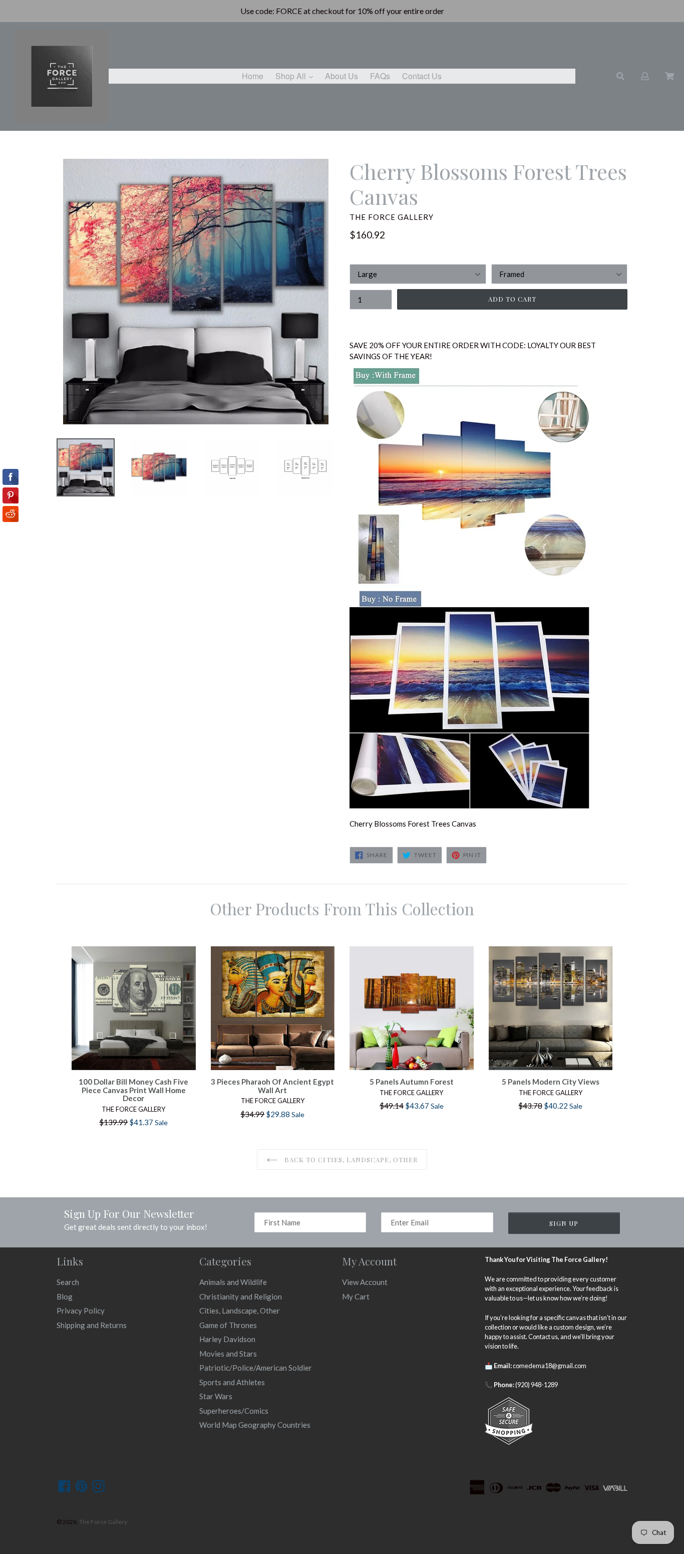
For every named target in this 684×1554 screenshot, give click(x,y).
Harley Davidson (227, 1339)
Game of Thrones (228, 1325)
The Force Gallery (103, 1521)
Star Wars (215, 1396)
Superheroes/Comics (233, 1410)
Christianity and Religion (240, 1296)
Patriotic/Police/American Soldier (255, 1367)
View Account (365, 1281)
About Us (341, 76)
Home (252, 76)
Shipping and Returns (92, 1325)
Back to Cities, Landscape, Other (350, 1159)
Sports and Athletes (232, 1382)
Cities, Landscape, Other (239, 1310)
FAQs (380, 76)
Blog (65, 1296)
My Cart (356, 1296)
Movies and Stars (228, 1353)
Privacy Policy (81, 1310)
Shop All (296, 76)
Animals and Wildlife (233, 1281)
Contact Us (422, 76)
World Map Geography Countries (254, 1424)
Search (68, 1281)
